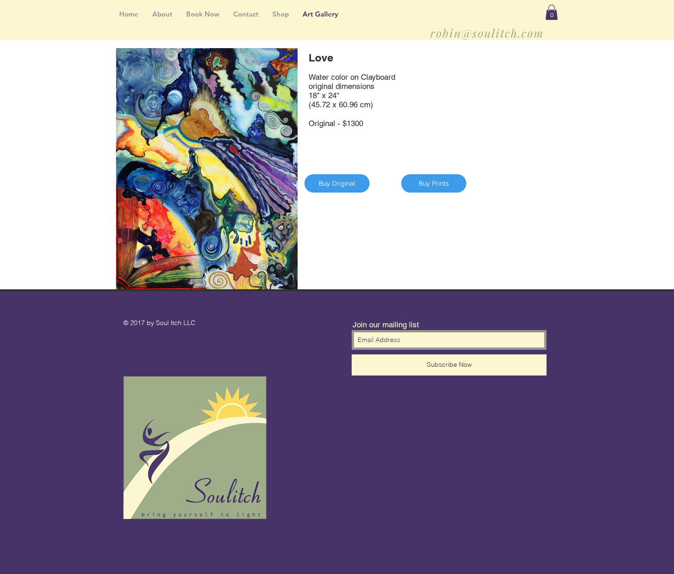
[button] (551, 12)
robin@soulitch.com (487, 32)
